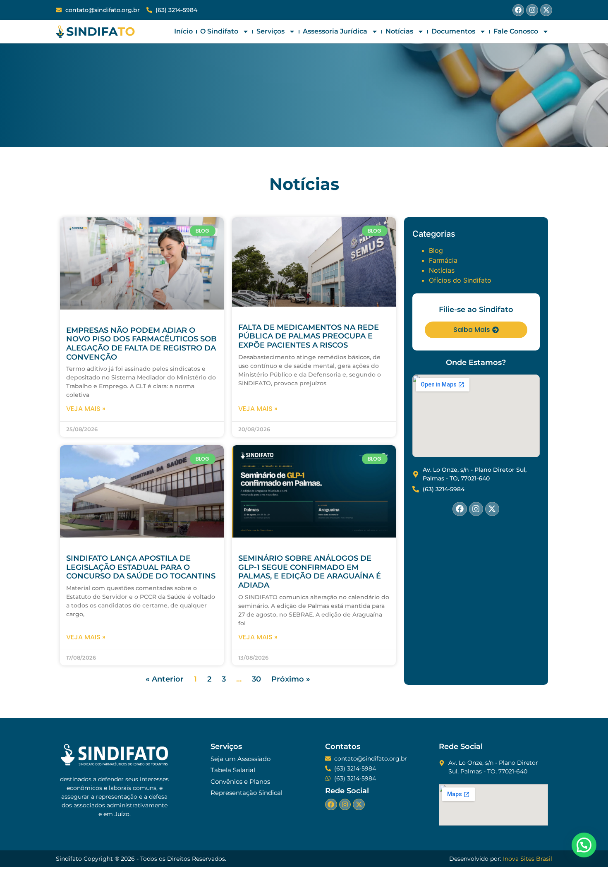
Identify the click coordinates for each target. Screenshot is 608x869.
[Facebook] (518, 10)
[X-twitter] (546, 10)
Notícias (399, 31)
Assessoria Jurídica (335, 31)
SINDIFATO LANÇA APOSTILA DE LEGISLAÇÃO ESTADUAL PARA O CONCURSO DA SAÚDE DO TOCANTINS (140, 567)
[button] (584, 845)
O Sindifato (219, 31)
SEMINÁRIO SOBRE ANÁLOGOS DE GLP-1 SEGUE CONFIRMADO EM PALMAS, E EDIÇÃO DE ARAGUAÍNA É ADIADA (309, 572)
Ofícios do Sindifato (460, 280)
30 (256, 679)
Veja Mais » (85, 408)
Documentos (453, 31)
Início (183, 31)
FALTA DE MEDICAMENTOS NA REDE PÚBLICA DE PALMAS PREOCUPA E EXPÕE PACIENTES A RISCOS (308, 336)
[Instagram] (532, 10)
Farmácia (443, 260)
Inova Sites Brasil (527, 858)
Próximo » (290, 679)
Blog (436, 250)
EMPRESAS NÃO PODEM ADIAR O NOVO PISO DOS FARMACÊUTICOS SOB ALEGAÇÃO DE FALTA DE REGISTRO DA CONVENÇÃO (141, 344)
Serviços (270, 31)
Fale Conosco (515, 31)
